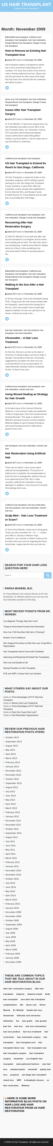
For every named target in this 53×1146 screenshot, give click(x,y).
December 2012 (13, 771)
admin (9, 60)
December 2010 (13, 871)
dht (21, 1005)
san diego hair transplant (34, 1075)
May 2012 (10, 800)
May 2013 (10, 750)
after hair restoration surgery (17, 989)
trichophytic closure (34, 1080)
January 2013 (12, 767)
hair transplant (21, 40)
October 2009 (12, 920)
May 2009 (10, 941)
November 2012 (13, 775)
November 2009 (13, 916)
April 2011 (11, 854)
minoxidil (32, 1069)
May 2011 (10, 850)
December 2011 (13, 821)
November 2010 (13, 875)
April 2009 (11, 945)
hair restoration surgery (29, 1037)
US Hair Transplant (26, 4)
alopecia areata (34, 994)
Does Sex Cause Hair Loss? (24, 712)
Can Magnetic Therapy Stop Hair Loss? (20, 621)
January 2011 (12, 866)
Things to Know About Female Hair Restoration (23, 627)
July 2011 (10, 841)
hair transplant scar (37, 1048)
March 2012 (11, 808)
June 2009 (11, 937)
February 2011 (13, 862)
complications (10, 1005)
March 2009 (11, 950)
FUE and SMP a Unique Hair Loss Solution (22, 674)
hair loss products (31, 330)
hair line (7, 1026)
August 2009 (12, 929)
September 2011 (14, 833)
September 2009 (14, 925)
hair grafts (27, 1021)
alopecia (20, 994)
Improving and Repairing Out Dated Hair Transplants (26, 657)
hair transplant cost (25, 1042)
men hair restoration (37, 40)
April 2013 (11, 754)
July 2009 (10, 933)
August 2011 (12, 837)
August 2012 (12, 787)
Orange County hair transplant (32, 218)
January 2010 (12, 908)
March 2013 (11, 758)
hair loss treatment (32, 1032)
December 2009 (13, 912)
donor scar (9, 99)
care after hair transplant (33, 999)
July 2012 (10, 792)
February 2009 (13, 954)
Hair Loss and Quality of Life (15, 663)
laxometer (18, 1059)
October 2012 (12, 779)
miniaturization (17, 1069)
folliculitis (8, 1021)
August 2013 (12, 746)
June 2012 (11, 796)
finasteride (8, 1015)
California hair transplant (16, 158)
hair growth (41, 1021)
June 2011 (11, 846)
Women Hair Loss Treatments (25, 703)
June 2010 (11, 887)
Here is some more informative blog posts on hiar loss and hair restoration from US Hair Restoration (25, 1104)
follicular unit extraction (28, 1015)
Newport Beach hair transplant (18, 43)
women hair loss (26, 389)
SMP (19, 1080)
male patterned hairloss (27, 1064)
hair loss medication (14, 330)
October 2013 (12, 737)
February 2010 (13, 904)
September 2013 (14, 742)
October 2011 (12, 829)
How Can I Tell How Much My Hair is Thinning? (24, 632)
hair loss (18, 1026)
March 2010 (11, 900)
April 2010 (11, 895)
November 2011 (13, 825)
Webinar (26, 1085)
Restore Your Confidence (14, 638)
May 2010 (10, 891)
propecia (14, 1075)
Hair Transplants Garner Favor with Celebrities (23, 652)
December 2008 (13, 962)
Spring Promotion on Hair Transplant (19, 668)
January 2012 (12, 816)
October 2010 (12, 879)
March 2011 (11, 858)
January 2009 (12, 958)
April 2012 (11, 804)
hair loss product (11, 1032)
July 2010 (10, 883)
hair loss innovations (36, 1026)
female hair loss (34, 1010)
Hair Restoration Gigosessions (25, 715)
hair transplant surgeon (14, 1053)
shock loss (8, 1080)
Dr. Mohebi (18, 1010)
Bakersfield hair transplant (16, 37)
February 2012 (13, 812)
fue (17, 1021)
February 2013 (13, 762)
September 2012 (14, 783)
